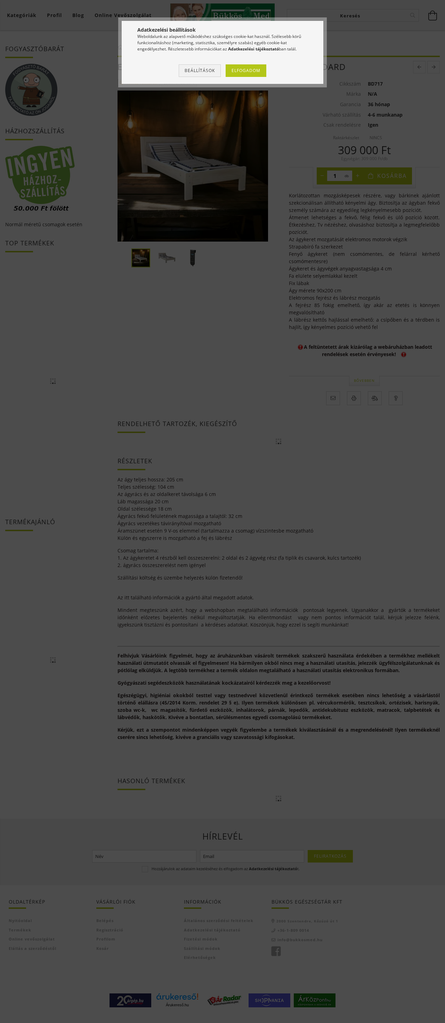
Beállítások (200, 70)
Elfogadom (246, 70)
